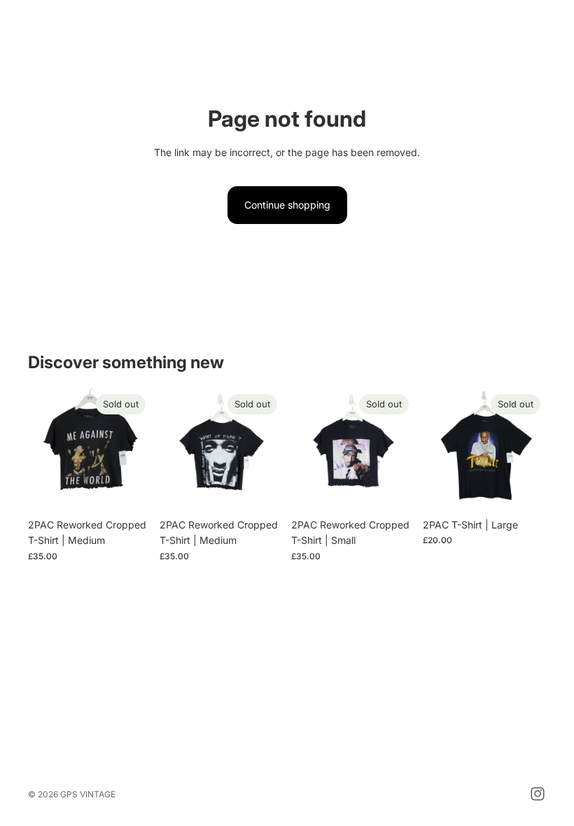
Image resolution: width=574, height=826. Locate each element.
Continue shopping (287, 205)
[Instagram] (537, 793)
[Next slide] (135, 450)
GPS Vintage (87, 794)
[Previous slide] (43, 450)
